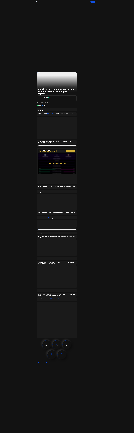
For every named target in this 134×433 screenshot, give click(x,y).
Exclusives (87, 1)
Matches (72, 1)
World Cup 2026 (64, 1)
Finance (78, 1)
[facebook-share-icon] (42, 105)
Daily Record (50, 113)
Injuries (75, 1)
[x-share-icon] (40, 105)
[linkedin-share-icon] (44, 105)
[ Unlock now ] (70, 150)
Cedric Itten (45, 362)
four (48, 216)
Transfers (68, 1)
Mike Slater (45, 97)
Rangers (39, 362)
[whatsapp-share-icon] (38, 105)
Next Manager (82, 1)
